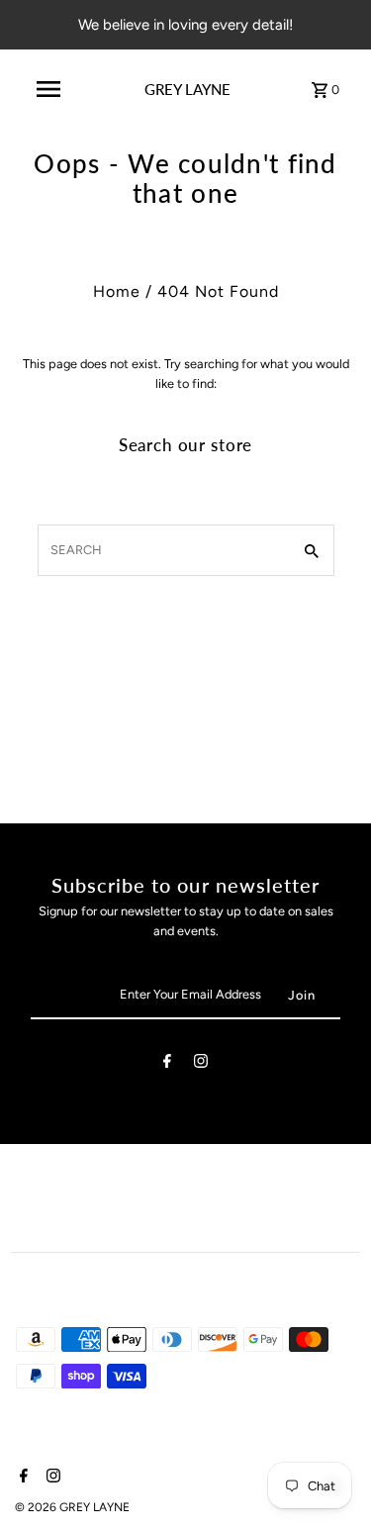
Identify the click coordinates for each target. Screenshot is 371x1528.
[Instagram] (201, 1064)
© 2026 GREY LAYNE (72, 1507)
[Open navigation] (48, 89)
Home (116, 291)
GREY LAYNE (187, 89)
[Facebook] (167, 1064)
